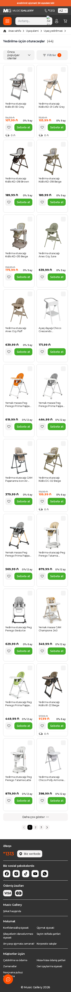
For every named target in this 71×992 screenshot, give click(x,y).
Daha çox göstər (33, 817)
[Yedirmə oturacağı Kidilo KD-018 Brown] (18, 161)
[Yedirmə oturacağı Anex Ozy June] (52, 236)
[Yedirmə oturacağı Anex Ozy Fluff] (18, 311)
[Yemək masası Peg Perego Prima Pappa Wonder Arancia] (18, 385)
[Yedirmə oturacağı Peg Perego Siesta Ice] (18, 610)
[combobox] (33, 21)
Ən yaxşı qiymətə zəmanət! (18, 943)
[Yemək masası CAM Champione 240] (52, 610)
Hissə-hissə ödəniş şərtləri (51, 960)
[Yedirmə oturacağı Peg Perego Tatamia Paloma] (52, 535)
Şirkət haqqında (12, 911)
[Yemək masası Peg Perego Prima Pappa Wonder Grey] (52, 385)
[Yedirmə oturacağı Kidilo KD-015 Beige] (18, 236)
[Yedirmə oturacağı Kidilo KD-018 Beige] (52, 161)
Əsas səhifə (14, 30)
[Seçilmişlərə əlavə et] (8, 127)
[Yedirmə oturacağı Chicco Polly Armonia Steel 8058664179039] (52, 759)
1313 (51, 10)
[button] (63, 11)
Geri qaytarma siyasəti (49, 966)
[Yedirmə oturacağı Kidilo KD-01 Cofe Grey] (52, 86)
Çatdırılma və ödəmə (15, 960)
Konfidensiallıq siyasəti (16, 927)
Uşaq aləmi (32, 30)
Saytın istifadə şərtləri (49, 933)
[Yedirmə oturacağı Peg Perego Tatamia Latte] (18, 759)
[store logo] (18, 10)
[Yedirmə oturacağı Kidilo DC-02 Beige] (52, 460)
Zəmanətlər (10, 966)
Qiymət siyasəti (45, 927)
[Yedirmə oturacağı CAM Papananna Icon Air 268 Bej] (18, 460)
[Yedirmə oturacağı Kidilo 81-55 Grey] (18, 86)
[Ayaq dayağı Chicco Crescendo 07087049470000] (52, 311)
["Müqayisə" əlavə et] (30, 69)
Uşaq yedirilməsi (53, 30)
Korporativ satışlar (47, 943)
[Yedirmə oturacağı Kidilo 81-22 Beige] (52, 685)
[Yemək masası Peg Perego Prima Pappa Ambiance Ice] (18, 535)
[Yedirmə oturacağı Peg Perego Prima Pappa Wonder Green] (18, 685)
